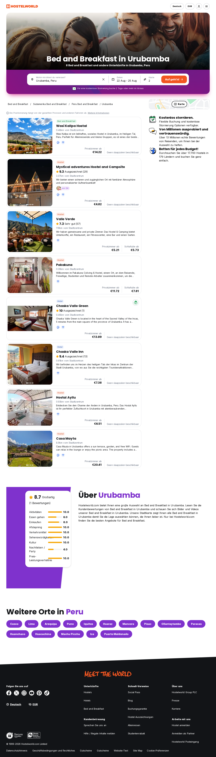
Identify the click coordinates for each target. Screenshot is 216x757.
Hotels (87, 700)
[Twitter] (16, 693)
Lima (31, 623)
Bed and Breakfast (66, 121)
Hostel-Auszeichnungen (140, 717)
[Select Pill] (199, 6)
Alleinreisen (134, 725)
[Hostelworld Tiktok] (46, 693)
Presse (175, 700)
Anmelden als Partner (183, 733)
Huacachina (43, 634)
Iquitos (88, 623)
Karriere (176, 708)
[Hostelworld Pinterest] (39, 693)
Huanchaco (17, 634)
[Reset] (103, 79)
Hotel (60, 301)
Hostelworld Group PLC (184, 692)
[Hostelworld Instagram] (24, 693)
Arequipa (51, 623)
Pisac (147, 623)
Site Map (138, 750)
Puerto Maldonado (116, 634)
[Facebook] (8, 693)
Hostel (60, 162)
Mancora (128, 623)
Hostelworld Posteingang (185, 741)
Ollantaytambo (171, 623)
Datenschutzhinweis (16, 750)
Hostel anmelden (181, 725)
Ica (92, 634)
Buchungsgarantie (137, 708)
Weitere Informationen (98, 113)
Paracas (196, 623)
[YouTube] (31, 693)
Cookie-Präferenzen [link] (158, 750)
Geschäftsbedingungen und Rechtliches (53, 750)
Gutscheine (86, 750)
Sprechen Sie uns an (95, 725)
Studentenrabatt (136, 733)
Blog (130, 700)
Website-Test (121, 750)
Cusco (14, 623)
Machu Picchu (70, 634)
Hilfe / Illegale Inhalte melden (99, 733)
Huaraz (107, 623)
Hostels (88, 692)
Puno (70, 623)
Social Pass (134, 692)
